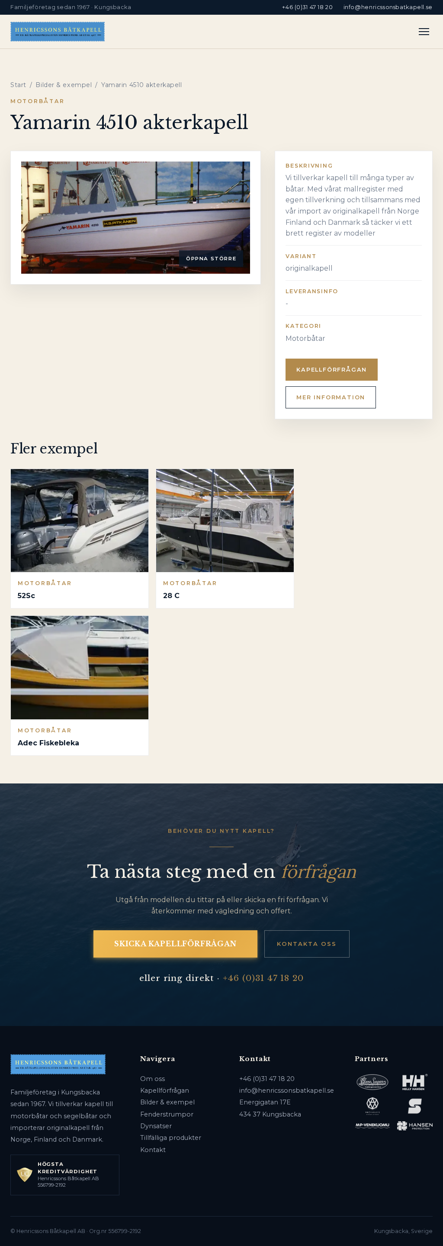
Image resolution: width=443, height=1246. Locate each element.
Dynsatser (156, 1126)
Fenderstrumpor (166, 1114)
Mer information (330, 397)
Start (18, 85)
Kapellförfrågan (331, 369)
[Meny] (424, 32)
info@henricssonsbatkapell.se (388, 7)
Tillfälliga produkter (170, 1138)
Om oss (152, 1079)
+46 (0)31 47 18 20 (307, 7)
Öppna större (211, 259)
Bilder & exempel (63, 85)
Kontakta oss (307, 943)
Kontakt (153, 1150)
